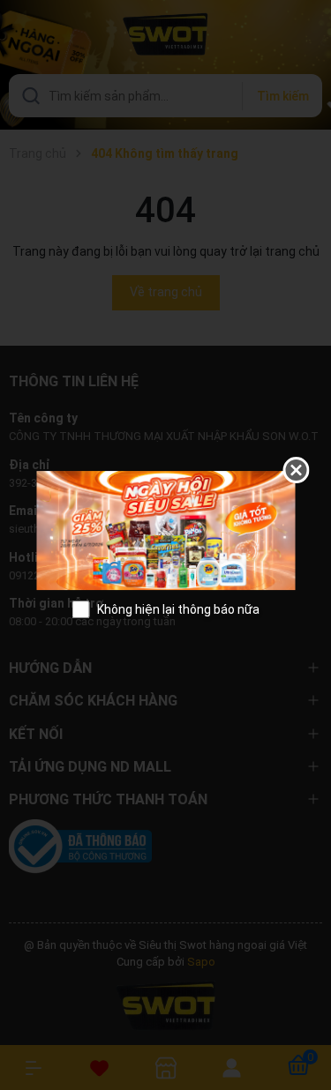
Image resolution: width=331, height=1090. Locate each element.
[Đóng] (295, 470)
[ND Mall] (165, 529)
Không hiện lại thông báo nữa (178, 609)
